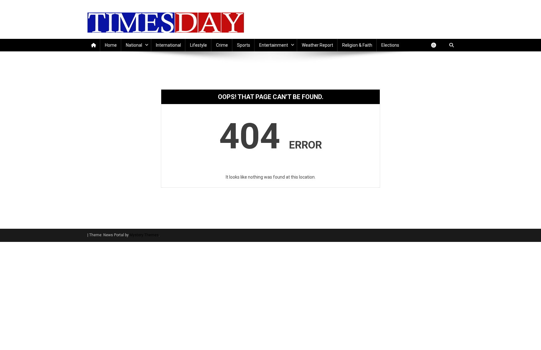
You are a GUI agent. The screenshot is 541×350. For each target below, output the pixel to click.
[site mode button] (436, 45)
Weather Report (317, 45)
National (134, 45)
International (168, 45)
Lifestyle (198, 45)
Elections (390, 45)
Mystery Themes (144, 235)
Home (111, 45)
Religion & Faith (357, 45)
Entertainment (273, 45)
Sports (243, 45)
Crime (222, 45)
